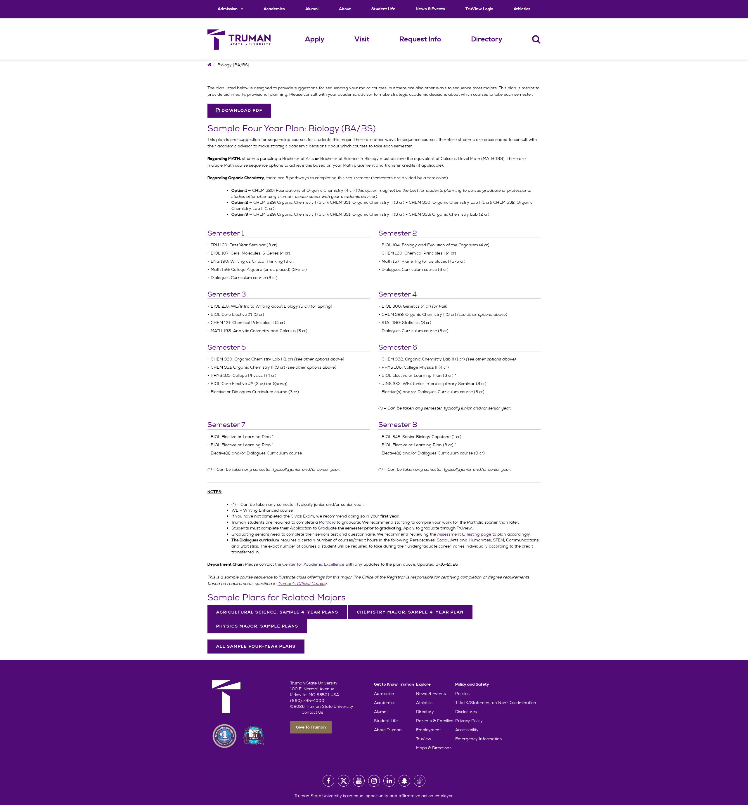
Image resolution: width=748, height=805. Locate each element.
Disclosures (466, 711)
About (345, 9)
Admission (228, 9)
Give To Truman (311, 727)
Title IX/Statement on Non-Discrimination (495, 702)
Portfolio (328, 522)
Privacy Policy (469, 720)
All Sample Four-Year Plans (256, 646)
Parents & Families (434, 720)
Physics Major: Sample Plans (257, 626)
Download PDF (241, 110)
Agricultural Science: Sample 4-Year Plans (277, 612)
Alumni (311, 9)
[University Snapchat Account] (404, 781)
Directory (486, 39)
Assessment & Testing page (464, 534)
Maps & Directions (433, 747)
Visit (362, 39)
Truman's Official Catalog (302, 583)
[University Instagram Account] (374, 781)
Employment (428, 729)
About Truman (388, 729)
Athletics (522, 9)
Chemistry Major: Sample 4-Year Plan (410, 612)
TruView (423, 738)
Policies (462, 693)
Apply (314, 39)
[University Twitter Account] (343, 781)
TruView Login (479, 9)
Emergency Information (478, 738)
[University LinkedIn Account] (389, 781)
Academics (274, 9)
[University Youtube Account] (359, 781)
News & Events (430, 9)
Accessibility (467, 729)
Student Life (383, 9)
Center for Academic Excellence (313, 564)
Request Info (420, 39)
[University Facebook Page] (328, 781)
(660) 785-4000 (307, 700)
